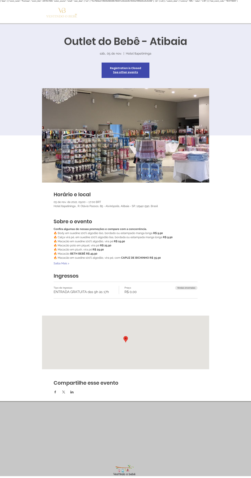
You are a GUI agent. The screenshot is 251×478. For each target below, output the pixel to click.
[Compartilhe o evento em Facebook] (55, 392)
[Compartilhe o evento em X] (63, 392)
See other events (125, 72)
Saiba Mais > (61, 263)
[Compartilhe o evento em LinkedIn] (72, 392)
